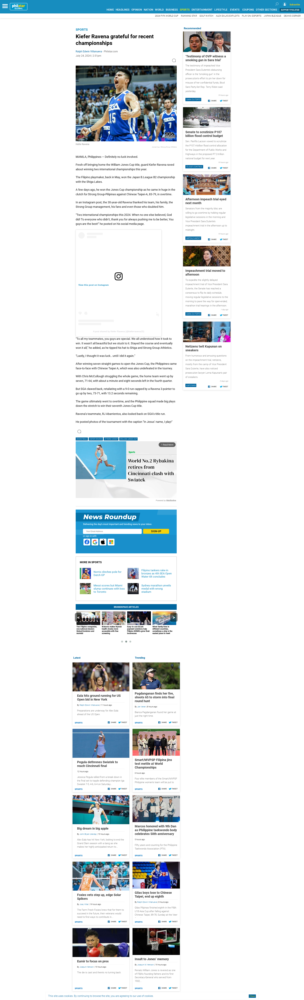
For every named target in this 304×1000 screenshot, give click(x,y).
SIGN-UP (156, 531)
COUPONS (248, 9)
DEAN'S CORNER (292, 16)
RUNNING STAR (189, 16)
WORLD (159, 9)
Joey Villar (84, 904)
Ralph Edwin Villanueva (89, 51)
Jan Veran (141, 707)
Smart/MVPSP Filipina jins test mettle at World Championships (153, 763)
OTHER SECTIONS (266, 9)
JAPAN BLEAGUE (272, 16)
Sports (82, 29)
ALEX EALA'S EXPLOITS (227, 16)
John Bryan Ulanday (88, 834)
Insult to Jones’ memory (152, 959)
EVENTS (235, 9)
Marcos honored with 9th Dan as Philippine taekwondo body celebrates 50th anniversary (156, 830)
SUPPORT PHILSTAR (290, 10)
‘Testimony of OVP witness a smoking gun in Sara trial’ (205, 58)
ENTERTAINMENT (202, 9)
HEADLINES (123, 9)
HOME (110, 9)
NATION (148, 9)
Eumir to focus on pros (93, 961)
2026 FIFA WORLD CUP (166, 16)
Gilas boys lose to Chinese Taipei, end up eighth (153, 894)
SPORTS (185, 9)
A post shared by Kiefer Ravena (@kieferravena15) (118, 331)
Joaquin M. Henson (145, 965)
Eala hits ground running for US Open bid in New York (99, 697)
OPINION (136, 9)
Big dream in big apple (92, 828)
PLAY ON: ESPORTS (251, 16)
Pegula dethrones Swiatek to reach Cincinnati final (97, 764)
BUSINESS (172, 9)
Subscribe (295, 4)
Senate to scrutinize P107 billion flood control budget (204, 134)
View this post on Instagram (93, 285)
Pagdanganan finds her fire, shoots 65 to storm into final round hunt (154, 697)
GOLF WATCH (206, 16)
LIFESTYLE (220, 9)
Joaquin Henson (87, 967)
